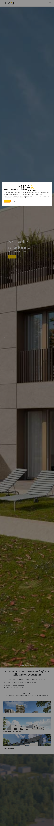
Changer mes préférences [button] (17, 201)
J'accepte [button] (7, 201)
